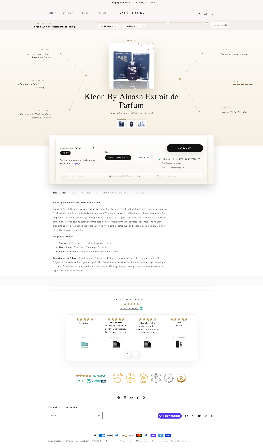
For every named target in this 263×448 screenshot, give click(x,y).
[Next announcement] (214, 3)
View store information (172, 167)
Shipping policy (142, 441)
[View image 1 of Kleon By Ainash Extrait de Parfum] (121, 123)
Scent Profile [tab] (81, 193)
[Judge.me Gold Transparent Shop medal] (130, 378)
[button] (127, 353)
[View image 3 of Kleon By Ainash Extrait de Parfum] (141, 123)
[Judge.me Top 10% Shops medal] (181, 378)
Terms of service (126, 441)
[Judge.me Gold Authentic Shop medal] (118, 378)
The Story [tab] (60, 193)
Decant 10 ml (143, 157)
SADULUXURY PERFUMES (63, 441)
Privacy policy (111, 441)
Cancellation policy (179, 441)
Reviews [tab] (139, 193)
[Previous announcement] (49, 3)
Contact (101, 13)
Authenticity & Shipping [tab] (112, 193)
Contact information (160, 441)
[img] (131, 304)
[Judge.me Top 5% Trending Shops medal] (169, 378)
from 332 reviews (129, 308)
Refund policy (97, 441)
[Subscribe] (99, 415)
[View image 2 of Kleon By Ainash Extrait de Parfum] (131, 123)
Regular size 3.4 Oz (118, 157)
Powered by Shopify (81, 441)
